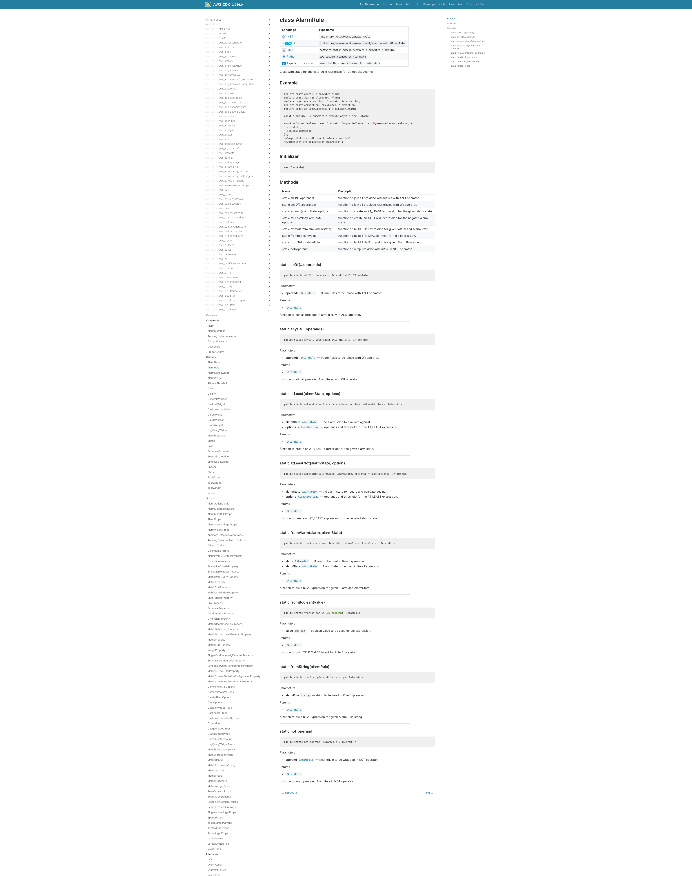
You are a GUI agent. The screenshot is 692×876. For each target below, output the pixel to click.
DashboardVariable (219, 409)
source (308, 63)
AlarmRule (213, 367)
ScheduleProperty (218, 608)
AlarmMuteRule (216, 330)
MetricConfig (215, 759)
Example (451, 18)
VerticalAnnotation (218, 843)
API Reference (369, 4)
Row (210, 445)
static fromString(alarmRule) (465, 61)
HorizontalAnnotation (220, 738)
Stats (211, 472)
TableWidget (215, 482)
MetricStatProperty (219, 587)
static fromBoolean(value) (464, 57)
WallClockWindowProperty (223, 592)
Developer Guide (434, 4)
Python (387, 4)
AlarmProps (214, 519)
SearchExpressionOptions (223, 801)
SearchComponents (219, 796)
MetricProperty (216, 582)
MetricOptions (216, 770)
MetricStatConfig (218, 780)
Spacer (212, 466)
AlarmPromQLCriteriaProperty (225, 555)
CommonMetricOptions (221, 686)
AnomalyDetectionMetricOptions (227, 540)
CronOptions (215, 702)
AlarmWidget (215, 377)
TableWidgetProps (218, 827)
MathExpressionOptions (222, 749)
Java (398, 4)
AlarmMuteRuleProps (220, 513)
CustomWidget (216, 404)
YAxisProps (214, 848)
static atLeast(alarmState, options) (468, 41)
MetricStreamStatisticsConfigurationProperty (234, 676)
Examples (455, 4)
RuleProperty (215, 602)
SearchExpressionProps (222, 807)
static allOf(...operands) (462, 32)
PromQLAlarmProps (219, 791)
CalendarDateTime (218, 550)
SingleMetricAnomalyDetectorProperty (230, 655)
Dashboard (214, 346)
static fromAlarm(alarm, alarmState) (468, 52)
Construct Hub (475, 4)
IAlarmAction (215, 864)
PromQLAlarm (216, 351)
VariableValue (215, 838)
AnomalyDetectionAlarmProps (225, 534)
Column (212, 393)
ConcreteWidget (217, 398)
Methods (451, 28)
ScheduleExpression (219, 451)
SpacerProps (215, 817)
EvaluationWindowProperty (223, 571)
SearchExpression (218, 456)
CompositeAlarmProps (221, 691)
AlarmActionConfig (218, 503)
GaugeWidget (216, 419)
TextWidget (214, 487)
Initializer (451, 23)
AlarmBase (214, 362)
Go (417, 4)
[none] (278, 19)
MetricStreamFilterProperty (223, 670)
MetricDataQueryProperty (223, 576)
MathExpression (217, 435)
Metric (211, 440)
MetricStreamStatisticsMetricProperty (230, 681)
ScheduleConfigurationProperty (226, 660)
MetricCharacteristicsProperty (225, 623)
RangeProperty (216, 650)
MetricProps (215, 775)
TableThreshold (217, 477)
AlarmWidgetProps (218, 529)
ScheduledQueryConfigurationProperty (231, 665)
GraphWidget (215, 425)
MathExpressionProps (220, 754)
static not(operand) (460, 65)
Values (211, 493)
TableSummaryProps (220, 822)
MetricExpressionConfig (222, 765)
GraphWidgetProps (219, 733)
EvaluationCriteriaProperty (223, 566)
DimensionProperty (219, 561)
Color (211, 388)
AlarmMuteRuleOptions (221, 508)
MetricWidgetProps (219, 786)
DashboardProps (217, 712)
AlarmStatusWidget (219, 372)
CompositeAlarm (217, 341)
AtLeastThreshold (218, 383)
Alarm (211, 325)
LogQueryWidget (218, 430)
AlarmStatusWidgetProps (222, 524)
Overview (211, 315)
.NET (408, 4)
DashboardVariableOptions (223, 718)
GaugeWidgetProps (219, 728)
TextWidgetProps (218, 833)
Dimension (214, 723)
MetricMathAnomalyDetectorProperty (230, 634)
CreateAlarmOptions (219, 697)
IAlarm (211, 859)
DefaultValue (215, 414)
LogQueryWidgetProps (221, 744)
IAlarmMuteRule (217, 869)
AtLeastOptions (217, 545)
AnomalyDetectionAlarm (222, 336)
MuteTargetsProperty (220, 597)
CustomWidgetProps (220, 707)
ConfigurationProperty (221, 613)
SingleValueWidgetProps (222, 812)
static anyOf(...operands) (463, 37)
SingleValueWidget (218, 461)
